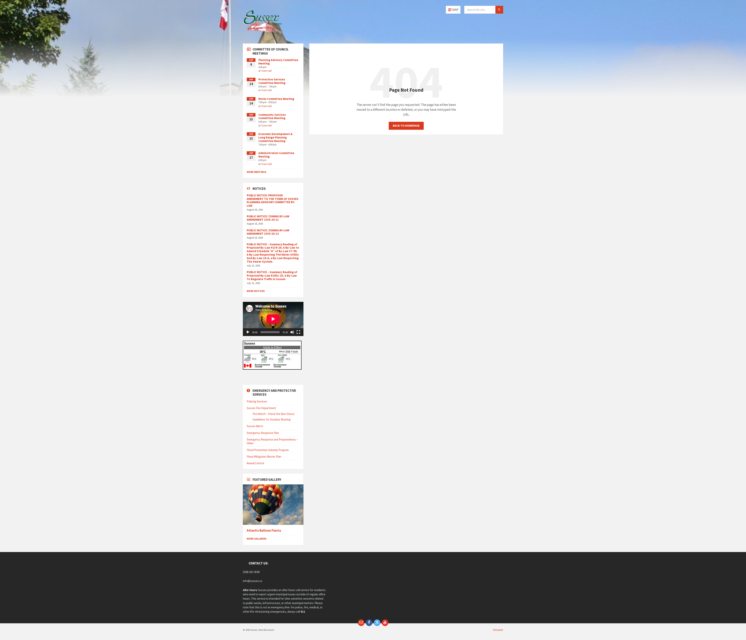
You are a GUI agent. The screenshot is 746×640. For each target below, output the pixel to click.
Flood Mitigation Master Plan (264, 456)
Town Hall (266, 70)
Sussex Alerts (255, 426)
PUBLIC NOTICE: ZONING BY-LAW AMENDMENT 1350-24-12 (268, 232)
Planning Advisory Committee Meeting (278, 61)
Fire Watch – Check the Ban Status (274, 414)
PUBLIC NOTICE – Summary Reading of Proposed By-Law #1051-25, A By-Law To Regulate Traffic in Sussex (272, 275)
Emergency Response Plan (263, 433)
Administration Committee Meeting (276, 154)
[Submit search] (499, 10)
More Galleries (257, 538)
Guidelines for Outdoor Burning (272, 419)
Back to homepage (406, 125)
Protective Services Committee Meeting (271, 81)
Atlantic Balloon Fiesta (264, 531)
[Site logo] (262, 36)
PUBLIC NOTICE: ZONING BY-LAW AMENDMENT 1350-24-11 (268, 218)
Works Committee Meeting (276, 99)
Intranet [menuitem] (498, 630)
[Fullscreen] (298, 332)
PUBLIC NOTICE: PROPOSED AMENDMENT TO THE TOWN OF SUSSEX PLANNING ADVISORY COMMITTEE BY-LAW (272, 200)
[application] (273, 319)
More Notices (256, 291)
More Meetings (256, 172)
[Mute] (292, 332)
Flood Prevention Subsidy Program (268, 450)
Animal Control (255, 463)
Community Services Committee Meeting (272, 116)
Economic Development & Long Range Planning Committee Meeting (275, 137)
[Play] (248, 332)
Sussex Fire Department (261, 408)
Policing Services (257, 401)
